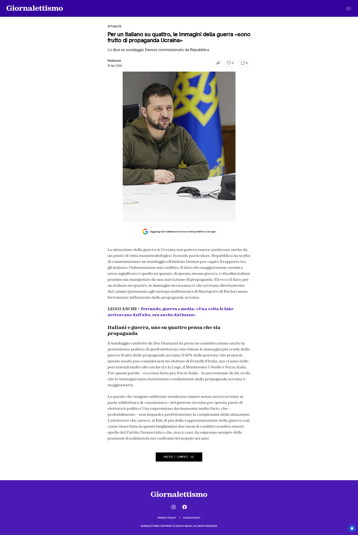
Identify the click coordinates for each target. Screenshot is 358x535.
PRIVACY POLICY (167, 517)
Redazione (114, 60)
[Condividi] (218, 63)
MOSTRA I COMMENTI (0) (179, 457)
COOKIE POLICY (191, 517)
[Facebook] (184, 507)
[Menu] (348, 8)
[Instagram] (173, 507)
